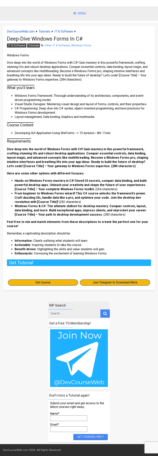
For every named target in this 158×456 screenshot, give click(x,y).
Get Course (42, 282)
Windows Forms (81, 45)
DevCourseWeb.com (20, 31)
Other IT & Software (57, 45)
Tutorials (44, 31)
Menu (82, 13)
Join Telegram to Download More (115, 282)
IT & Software (64, 31)
